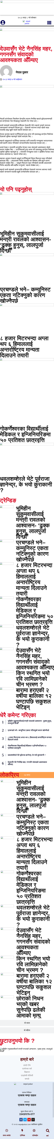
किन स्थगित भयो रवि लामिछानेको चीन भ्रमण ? (33, 679)
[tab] (27, 775)
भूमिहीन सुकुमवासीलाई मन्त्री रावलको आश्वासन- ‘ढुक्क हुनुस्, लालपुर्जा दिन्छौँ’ (25, 242)
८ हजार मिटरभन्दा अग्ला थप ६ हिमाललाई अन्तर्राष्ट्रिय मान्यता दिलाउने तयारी (24, 347)
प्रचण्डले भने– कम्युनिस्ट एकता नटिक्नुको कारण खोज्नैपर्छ (25, 295)
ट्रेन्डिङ (22, 1135)
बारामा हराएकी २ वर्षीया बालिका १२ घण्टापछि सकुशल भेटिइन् (34, 698)
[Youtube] (29, 1119)
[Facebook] (21, 1119)
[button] (48, 1131)
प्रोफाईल (35, 1135)
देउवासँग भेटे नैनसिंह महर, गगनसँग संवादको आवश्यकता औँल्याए (35, 659)
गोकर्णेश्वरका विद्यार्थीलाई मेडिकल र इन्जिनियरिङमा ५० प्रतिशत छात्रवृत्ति (25, 434)
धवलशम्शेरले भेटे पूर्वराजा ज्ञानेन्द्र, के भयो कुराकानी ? (26, 484)
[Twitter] (25, 1119)
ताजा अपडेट (7, 1135)
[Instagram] (33, 1119)
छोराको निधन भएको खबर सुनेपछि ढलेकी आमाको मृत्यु (30, 1007)
